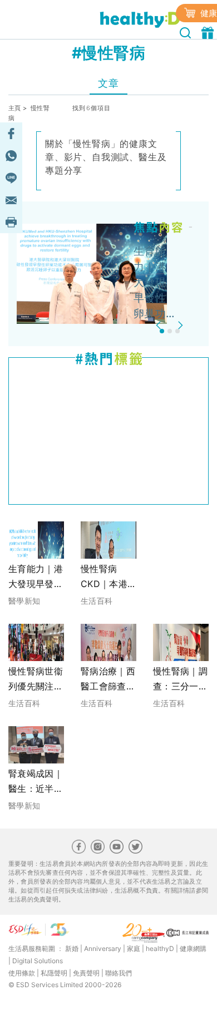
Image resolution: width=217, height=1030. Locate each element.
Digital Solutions (37, 961)
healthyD (160, 948)
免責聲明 (86, 973)
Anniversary (102, 948)
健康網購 (193, 948)
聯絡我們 (118, 973)
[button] (160, 325)
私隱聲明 (54, 973)
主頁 (14, 108)
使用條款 (21, 973)
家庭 (133, 948)
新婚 (71, 948)
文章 (108, 83)
